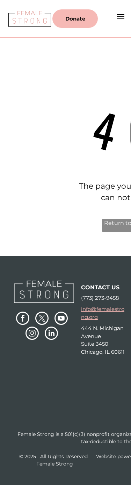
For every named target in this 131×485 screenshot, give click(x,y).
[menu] (121, 17)
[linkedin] (51, 334)
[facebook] (22, 319)
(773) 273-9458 (100, 298)
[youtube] (61, 319)
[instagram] (32, 334)
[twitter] (42, 319)
